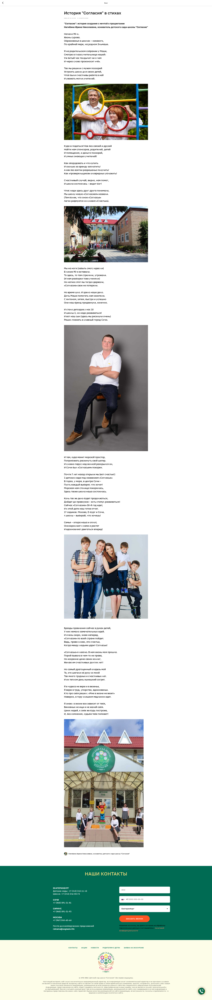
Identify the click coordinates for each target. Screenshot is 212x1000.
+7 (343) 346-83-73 (70, 894)
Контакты (73, 948)
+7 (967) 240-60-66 (62, 920)
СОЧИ (56, 900)
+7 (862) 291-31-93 (62, 911)
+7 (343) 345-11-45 (78, 891)
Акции (84, 948)
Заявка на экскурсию (134, 948)
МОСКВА (57, 917)
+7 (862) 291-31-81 (62, 903)
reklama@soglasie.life (63, 929)
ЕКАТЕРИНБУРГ (61, 888)
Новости (95, 948)
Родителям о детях (111, 948)
